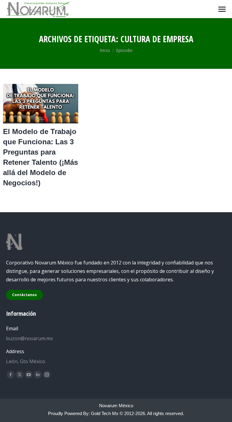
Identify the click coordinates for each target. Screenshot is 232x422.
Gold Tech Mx (104, 413)
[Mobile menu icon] (222, 9)
